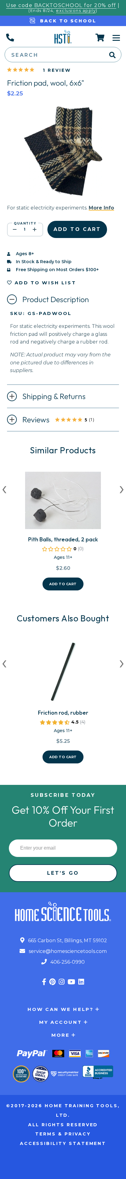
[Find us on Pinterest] (52, 982)
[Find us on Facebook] (44, 982)
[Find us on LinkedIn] (81, 982)
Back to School (67, 21)
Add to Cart (63, 584)
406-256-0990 (67, 962)
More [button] (60, 1035)
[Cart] (100, 37)
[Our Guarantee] (21, 1074)
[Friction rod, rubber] (63, 674)
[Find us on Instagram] (61, 982)
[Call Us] (10, 37)
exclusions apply (76, 10)
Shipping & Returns (54, 396)
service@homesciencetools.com (67, 951)
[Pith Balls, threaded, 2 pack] (63, 503)
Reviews (64, 420)
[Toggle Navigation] (116, 37)
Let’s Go (63, 873)
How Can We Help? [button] (61, 1009)
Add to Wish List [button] (44, 283)
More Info (101, 208)
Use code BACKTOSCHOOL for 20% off (61, 5)
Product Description (55, 299)
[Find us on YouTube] (71, 982)
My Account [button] (60, 1022)
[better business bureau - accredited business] (98, 1073)
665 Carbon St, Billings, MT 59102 (67, 940)
